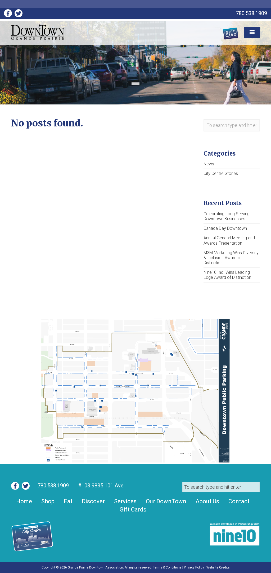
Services (125, 501)
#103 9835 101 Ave (100, 485)
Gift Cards (133, 509)
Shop (48, 501)
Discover (93, 501)
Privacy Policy (194, 567)
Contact (239, 501)
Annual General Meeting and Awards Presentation (229, 240)
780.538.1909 (53, 485)
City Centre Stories (221, 173)
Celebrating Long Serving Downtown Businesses (227, 216)
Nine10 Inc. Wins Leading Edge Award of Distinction (227, 275)
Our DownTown (166, 501)
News (209, 163)
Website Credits (218, 567)
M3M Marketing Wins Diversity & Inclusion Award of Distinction (231, 257)
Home (24, 501)
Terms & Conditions (167, 567)
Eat (68, 501)
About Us (207, 501)
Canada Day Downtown (225, 228)
